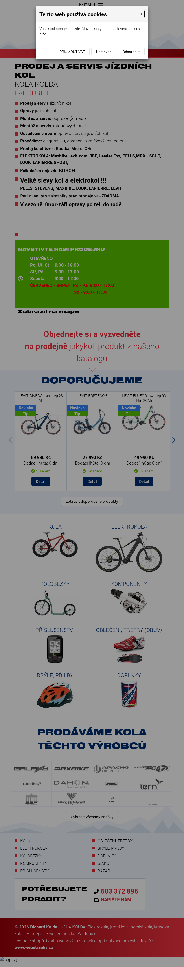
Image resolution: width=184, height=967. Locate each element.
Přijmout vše (72, 51)
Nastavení (104, 51)
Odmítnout (131, 51)
